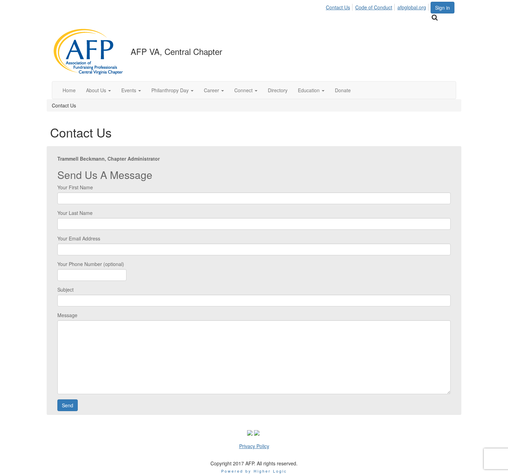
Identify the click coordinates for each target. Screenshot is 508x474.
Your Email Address (78, 238)
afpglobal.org (411, 7)
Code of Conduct (373, 7)
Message (67, 315)
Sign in (442, 7)
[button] (98, 90)
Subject (65, 289)
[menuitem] (340, 6)
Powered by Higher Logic (254, 471)
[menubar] (378, 6)
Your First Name (75, 187)
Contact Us (338, 7)
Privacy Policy (254, 446)
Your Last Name (75, 212)
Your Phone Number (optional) (90, 263)
